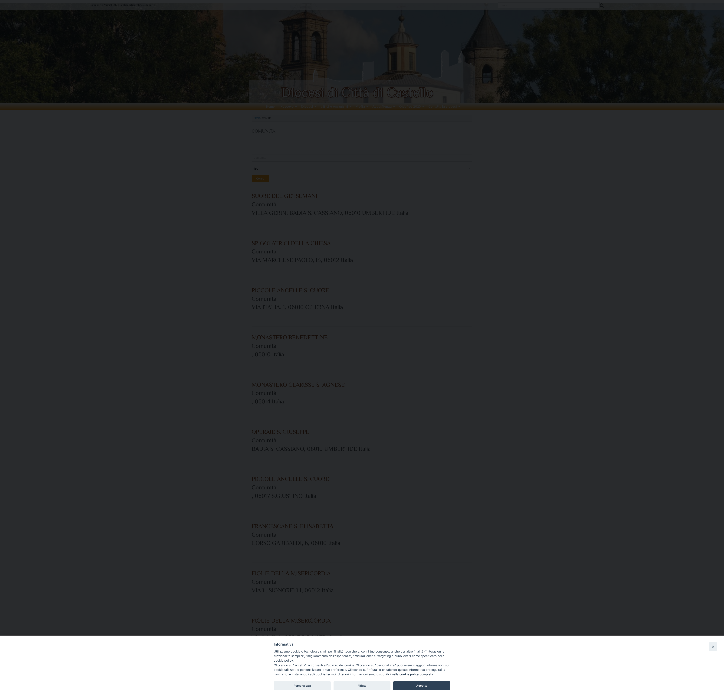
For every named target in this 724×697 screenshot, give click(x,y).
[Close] (713, 646)
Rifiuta (361, 685)
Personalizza (302, 685)
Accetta (421, 685)
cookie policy (409, 674)
